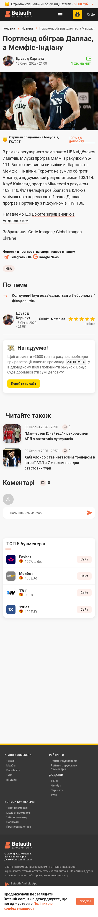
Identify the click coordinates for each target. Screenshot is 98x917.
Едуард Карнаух (30, 58)
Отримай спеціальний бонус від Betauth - (50, 4)
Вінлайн (11, 779)
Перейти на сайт (23, 383)
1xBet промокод (17, 808)
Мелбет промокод (18, 812)
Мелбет (11, 765)
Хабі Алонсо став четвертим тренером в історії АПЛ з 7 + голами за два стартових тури (60, 462)
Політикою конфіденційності (28, 906)
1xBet (54, 780)
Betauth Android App (24, 883)
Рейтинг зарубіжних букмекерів (64, 767)
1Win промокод (16, 817)
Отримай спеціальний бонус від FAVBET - (46, 139)
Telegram (17, 257)
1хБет (10, 761)
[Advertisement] (49, 674)
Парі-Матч (13, 770)
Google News (49, 257)
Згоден (85, 901)
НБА (8, 268)
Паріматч (57, 790)
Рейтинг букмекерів (64, 761)
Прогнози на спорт (18, 826)
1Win (9, 775)
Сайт (84, 559)
